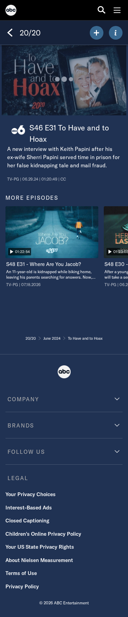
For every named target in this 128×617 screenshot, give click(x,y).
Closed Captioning (27, 520)
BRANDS (21, 425)
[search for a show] (101, 10)
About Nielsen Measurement (39, 560)
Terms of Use (21, 573)
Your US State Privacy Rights (39, 547)
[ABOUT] (116, 33)
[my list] (96, 33)
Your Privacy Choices (30, 494)
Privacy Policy (22, 586)
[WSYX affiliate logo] (18, 130)
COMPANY (23, 399)
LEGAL (18, 478)
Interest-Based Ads (28, 507)
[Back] (9, 33)
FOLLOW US (26, 452)
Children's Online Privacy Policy (43, 534)
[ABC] (10, 11)
